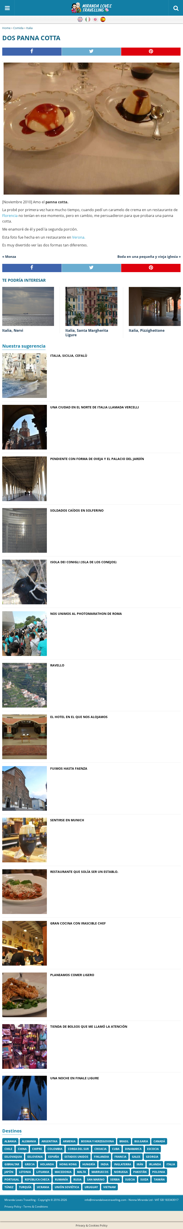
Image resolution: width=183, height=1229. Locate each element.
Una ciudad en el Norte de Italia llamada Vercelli (94, 407)
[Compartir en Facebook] (32, 52)
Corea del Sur (78, 1149)
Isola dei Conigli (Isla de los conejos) (83, 562)
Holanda (47, 1164)
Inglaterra (122, 1164)
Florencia (10, 215)
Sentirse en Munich (67, 820)
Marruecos (100, 1172)
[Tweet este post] (91, 52)
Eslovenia (35, 1157)
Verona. (78, 237)
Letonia (25, 1172)
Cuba (115, 1149)
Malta (81, 1172)
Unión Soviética (67, 1187)
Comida (18, 28)
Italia (29, 28)
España (53, 1157)
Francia (120, 1157)
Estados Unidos (76, 1157)
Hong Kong (68, 1164)
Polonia (158, 1172)
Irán (140, 1164)
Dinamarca (133, 1149)
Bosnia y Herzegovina (97, 1141)
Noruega (121, 1172)
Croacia (100, 1149)
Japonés (95, 19)
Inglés (80, 19)
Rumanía (61, 1179)
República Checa (37, 1179)
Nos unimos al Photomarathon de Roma (86, 613)
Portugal (11, 1179)
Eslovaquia (13, 1157)
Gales (136, 1157)
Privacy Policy (12, 1206)
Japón (8, 1172)
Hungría (88, 1164)
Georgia (152, 1157)
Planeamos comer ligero (72, 975)
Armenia (69, 1141)
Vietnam (109, 1187)
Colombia (55, 1149)
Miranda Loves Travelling (20, 1200)
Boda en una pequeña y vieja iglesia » (149, 256)
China (22, 1149)
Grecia (30, 1164)
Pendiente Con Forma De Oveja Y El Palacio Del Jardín (97, 459)
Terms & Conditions (35, 1206)
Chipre (37, 1149)
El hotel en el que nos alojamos (79, 717)
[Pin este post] (151, 52)
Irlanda (155, 1164)
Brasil (124, 1141)
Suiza (144, 1179)
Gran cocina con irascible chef (78, 923)
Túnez (8, 1187)
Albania (10, 1141)
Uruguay (91, 1187)
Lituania (42, 1172)
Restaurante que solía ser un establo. (84, 872)
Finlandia (101, 1157)
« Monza (9, 256)
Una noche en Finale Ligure (74, 1078)
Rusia (77, 1179)
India (104, 1164)
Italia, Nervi (12, 330)
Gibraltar (11, 1164)
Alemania (29, 1141)
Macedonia (63, 1172)
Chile (8, 1149)
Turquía (25, 1187)
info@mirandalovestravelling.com (105, 1200)
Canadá (159, 1141)
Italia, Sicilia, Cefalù (68, 355)
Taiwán (159, 1179)
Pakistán (140, 1172)
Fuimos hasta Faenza (68, 768)
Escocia (153, 1149)
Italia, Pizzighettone (146, 330)
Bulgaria (141, 1141)
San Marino (96, 1179)
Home (6, 28)
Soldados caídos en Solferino (77, 510)
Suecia (130, 1179)
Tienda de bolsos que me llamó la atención (88, 1026)
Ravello (57, 665)
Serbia (115, 1179)
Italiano (87, 19)
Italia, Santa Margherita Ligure (86, 333)
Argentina (49, 1141)
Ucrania (43, 1187)
